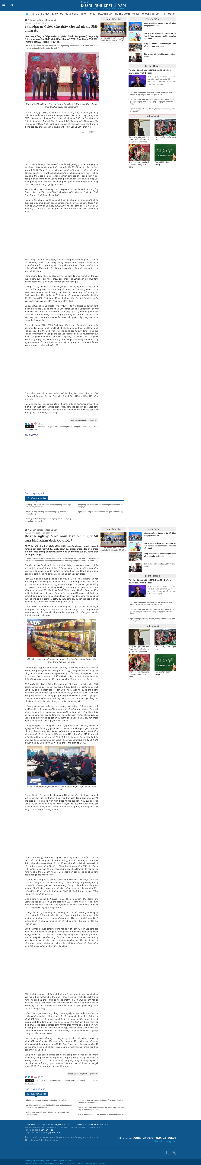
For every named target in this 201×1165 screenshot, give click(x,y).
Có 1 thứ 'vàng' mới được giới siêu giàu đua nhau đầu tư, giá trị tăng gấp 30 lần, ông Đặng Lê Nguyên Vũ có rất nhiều (152, 101)
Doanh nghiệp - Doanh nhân (43, 20)
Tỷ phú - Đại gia (152, 66)
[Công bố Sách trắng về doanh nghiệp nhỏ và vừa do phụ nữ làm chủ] (136, 47)
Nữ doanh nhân (152, 116)
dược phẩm (52, 427)
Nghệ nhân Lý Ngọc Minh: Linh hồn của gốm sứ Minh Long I (101, 512)
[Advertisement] (61, 234)
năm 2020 (41, 1080)
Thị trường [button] (168, 14)
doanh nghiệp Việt (55, 1080)
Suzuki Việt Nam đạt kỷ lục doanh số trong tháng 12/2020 (101, 1114)
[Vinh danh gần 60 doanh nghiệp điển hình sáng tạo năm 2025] (136, 26)
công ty (77, 427)
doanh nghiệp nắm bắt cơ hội (76, 1080)
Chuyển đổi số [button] (150, 14)
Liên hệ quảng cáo (164, 1141)
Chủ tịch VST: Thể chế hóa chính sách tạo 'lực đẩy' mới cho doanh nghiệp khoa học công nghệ (160, 36)
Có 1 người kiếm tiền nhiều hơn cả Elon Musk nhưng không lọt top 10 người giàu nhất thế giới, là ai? (153, 93)
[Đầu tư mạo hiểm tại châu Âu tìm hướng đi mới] (136, 57)
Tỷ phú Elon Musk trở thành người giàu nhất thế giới (46, 1100)
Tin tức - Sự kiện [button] (40, 14)
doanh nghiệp (65, 427)
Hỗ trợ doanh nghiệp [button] (127, 14)
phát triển (86, 427)
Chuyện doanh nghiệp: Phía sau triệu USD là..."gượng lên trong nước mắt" (56, 558)
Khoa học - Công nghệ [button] (65, 14)
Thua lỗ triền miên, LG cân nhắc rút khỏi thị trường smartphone (53, 46)
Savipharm (41, 427)
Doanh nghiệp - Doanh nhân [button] (97, 14)
